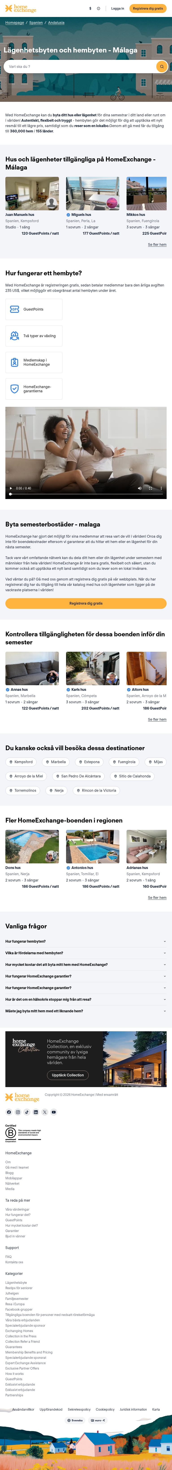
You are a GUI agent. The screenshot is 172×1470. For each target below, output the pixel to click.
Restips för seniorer (18, 1288)
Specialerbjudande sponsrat (25, 1357)
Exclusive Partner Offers (22, 1368)
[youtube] (53, 1112)
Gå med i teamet (17, 1167)
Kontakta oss (14, 1262)
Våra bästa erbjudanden (22, 1320)
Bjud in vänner (15, 1236)
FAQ (8, 1257)
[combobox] (86, 66)
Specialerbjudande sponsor (25, 1325)
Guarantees (13, 1347)
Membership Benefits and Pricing (29, 1352)
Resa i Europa (15, 1304)
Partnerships (14, 1395)
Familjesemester (16, 1299)
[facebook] (9, 1112)
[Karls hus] (93, 682)
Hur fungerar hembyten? (25, 941)
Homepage (14, 23)
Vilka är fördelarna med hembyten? (34, 953)
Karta (156, 1409)
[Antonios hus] (93, 860)
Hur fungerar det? (17, 1215)
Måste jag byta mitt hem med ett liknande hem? (44, 1011)
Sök (162, 66)
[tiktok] (26, 1112)
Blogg (9, 1173)
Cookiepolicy (105, 1409)
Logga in (117, 8)
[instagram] (18, 1112)
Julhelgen (12, 1293)
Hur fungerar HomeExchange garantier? (38, 976)
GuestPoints (13, 1220)
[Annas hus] (32, 682)
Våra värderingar (17, 1209)
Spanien (36, 23)
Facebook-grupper (18, 1309)
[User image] (51, 203)
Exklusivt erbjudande (20, 1384)
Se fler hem (157, 244)
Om (8, 1162)
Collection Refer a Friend (22, 1341)
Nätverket (12, 1183)
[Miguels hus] (93, 207)
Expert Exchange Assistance (25, 1363)
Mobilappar (13, 1178)
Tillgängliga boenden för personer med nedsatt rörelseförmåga (50, 1315)
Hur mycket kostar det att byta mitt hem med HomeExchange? (56, 965)
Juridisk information (133, 1409)
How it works (14, 1374)
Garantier (12, 1231)
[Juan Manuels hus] (32, 207)
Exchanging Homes (19, 1331)
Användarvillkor (23, 1409)
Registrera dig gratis (148, 8)
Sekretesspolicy (79, 1409)
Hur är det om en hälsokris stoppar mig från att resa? (48, 999)
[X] (44, 1112)
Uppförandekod (51, 1409)
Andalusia (56, 23)
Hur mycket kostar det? (21, 1225)
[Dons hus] (32, 860)
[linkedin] (35, 1112)
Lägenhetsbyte (16, 1282)
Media (10, 1189)
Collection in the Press (21, 1336)
